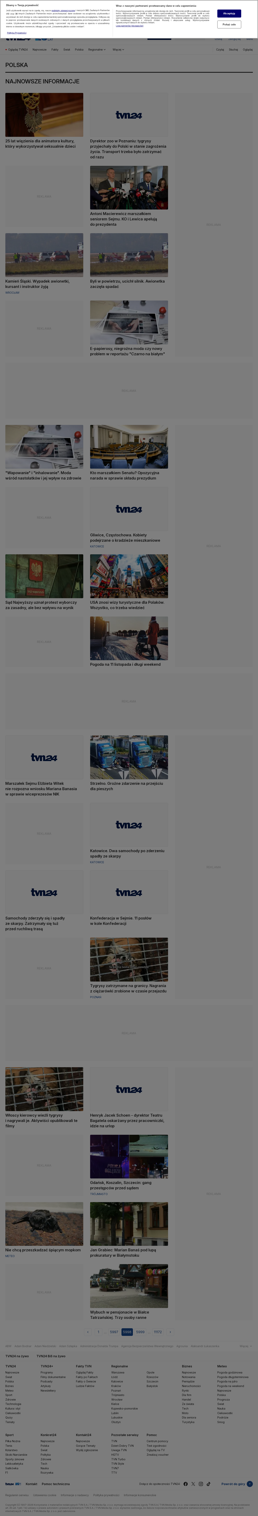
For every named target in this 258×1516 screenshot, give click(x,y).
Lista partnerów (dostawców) (129, 26)
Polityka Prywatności (16, 33)
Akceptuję (229, 13)
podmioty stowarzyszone (63, 10)
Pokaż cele (229, 24)
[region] (129, 19)
